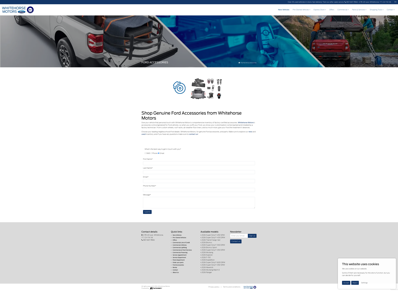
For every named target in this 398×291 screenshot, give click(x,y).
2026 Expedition (208, 260)
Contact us (235, 241)
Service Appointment (179, 255)
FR (395, 2)
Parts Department (178, 260)
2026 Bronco (206, 242)
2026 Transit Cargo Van (210, 240)
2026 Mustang (207, 252)
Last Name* (148, 168)
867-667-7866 (352, 2)
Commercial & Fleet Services (182, 250)
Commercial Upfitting (179, 247)
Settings (364, 283)
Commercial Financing (179, 252)
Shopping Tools (376, 10)
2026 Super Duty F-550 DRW (213, 245)
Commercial (342, 10)
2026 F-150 (206, 257)
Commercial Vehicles (179, 245)
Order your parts (177, 262)
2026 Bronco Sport (209, 247)
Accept (346, 283)
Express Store (319, 10)
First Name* (148, 159)
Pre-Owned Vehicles (301, 10)
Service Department (179, 257)
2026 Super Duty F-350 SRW (213, 265)
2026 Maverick (207, 267)
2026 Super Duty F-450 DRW (213, 238)
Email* (146, 177)
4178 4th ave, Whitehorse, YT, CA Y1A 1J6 (375, 2)
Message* (147, 195)
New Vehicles (283, 10)
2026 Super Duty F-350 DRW (213, 250)
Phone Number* (149, 186)
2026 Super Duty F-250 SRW (213, 235)
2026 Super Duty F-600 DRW (213, 262)
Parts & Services (358, 10)
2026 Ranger (206, 272)
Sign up (252, 236)
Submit (147, 212)
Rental (174, 267)
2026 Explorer (207, 255)
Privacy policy (213, 287)
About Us (175, 272)
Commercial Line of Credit (181, 242)
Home (242, 63)
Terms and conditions (231, 287)
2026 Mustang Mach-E (210, 270)
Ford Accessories (178, 265)
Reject (355, 283)
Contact (390, 10)
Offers (331, 10)
